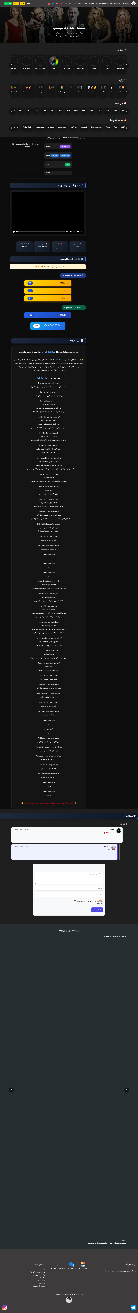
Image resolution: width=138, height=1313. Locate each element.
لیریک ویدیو (62, 127)
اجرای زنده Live (96, 127)
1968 (44, 110)
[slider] (40, 232)
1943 (123, 110)
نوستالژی (51, 127)
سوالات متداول (115, 3)
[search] (28, 3)
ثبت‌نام (16, 3)
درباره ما (91, 3)
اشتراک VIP (38, 267)
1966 (60, 110)
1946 (115, 110)
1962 (76, 110)
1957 (99, 110)
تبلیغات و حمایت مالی (80, 3)
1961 (84, 110)
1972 (21, 110)
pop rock (54, 155)
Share (24, 247)
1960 (91, 110)
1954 (107, 110)
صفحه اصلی (125, 3)
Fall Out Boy (65, 146)
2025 (123, 127)
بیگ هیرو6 (59, 359)
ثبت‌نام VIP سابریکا (39, 1286)
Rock (108, 127)
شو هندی (84, 127)
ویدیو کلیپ (40, 127)
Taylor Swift (27, 127)
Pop (115, 127)
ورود (22, 3)
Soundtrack (65, 155)
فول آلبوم (74, 127)
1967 (52, 110)
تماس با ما (68, 3)
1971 (28, 110)
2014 (67, 164)
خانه (44, 1269)
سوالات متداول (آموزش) (37, 1272)
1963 (68, 110)
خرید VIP (8, 3)
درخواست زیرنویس (102, 3)
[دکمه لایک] (63, 248)
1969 (36, 110)
